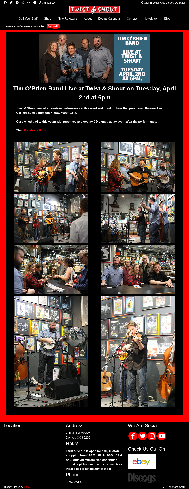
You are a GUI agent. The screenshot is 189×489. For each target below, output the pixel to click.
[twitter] (142, 433)
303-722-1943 (75, 482)
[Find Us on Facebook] (5, 2)
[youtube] (161, 433)
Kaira (27, 486)
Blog (167, 18)
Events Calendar (109, 18)
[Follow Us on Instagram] (22, 2)
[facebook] (132, 433)
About (88, 18)
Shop (47, 18)
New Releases (67, 18)
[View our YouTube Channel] (17, 2)
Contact (132, 18)
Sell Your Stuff (28, 18)
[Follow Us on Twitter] (11, 2)
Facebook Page (35, 130)
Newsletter (151, 18)
